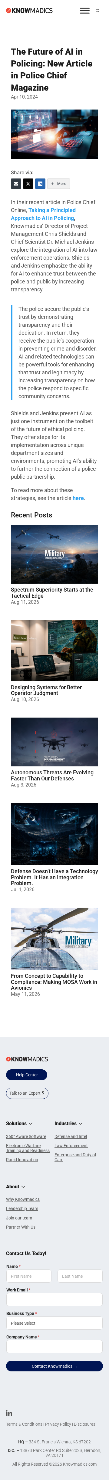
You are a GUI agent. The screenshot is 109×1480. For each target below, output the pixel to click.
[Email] (16, 183)
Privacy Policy (58, 1424)
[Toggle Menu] (85, 10)
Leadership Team (22, 1208)
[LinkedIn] (40, 183)
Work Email (18, 1289)
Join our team (19, 1217)
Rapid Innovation (22, 1159)
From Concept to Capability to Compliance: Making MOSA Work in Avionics (54, 982)
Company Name (23, 1336)
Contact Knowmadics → (55, 1366)
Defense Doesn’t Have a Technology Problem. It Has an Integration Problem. (54, 877)
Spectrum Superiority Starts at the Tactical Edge (52, 592)
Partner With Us (20, 1227)
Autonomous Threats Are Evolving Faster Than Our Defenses (52, 775)
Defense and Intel (70, 1136)
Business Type (21, 1313)
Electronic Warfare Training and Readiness (28, 1148)
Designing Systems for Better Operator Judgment (46, 690)
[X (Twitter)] (28, 183)
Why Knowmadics (23, 1199)
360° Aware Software (26, 1136)
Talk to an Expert (25, 1093)
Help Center (27, 1074)
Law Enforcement (71, 1145)
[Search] (98, 11)
